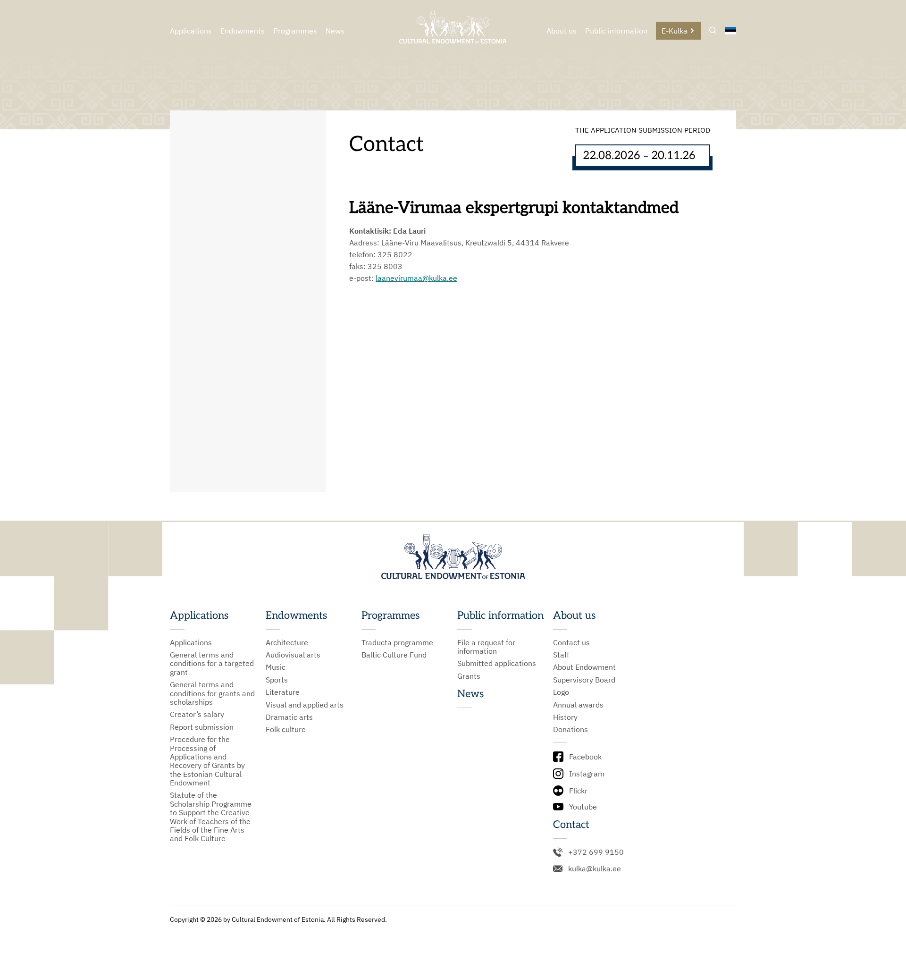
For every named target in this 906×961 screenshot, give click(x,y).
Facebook (585, 756)
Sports (277, 679)
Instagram (586, 773)
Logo (561, 692)
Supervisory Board (584, 679)
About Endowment (584, 667)
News (335, 30)
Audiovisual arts (293, 654)
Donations (570, 729)
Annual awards (578, 704)
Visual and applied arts (305, 704)
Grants (468, 676)
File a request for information (486, 647)
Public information (616, 30)
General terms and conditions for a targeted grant (212, 663)
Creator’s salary (197, 714)
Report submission (202, 727)
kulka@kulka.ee (594, 868)
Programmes (295, 30)
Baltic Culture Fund (394, 654)
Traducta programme (397, 642)
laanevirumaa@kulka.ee (416, 278)
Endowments (242, 30)
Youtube (583, 806)
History (565, 717)
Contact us (571, 642)
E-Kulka (675, 30)
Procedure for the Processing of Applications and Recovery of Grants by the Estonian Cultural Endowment (207, 761)
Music (275, 667)
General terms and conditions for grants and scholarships (212, 693)
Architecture (287, 642)
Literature (283, 692)
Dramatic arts (289, 717)
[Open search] (712, 30)
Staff (561, 654)
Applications (191, 30)
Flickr (578, 790)
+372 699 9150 (596, 852)
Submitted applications (496, 663)
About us (561, 30)
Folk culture (286, 729)
